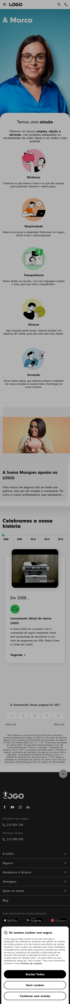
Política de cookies (31, 963)
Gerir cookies (35, 985)
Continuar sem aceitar (35, 996)
